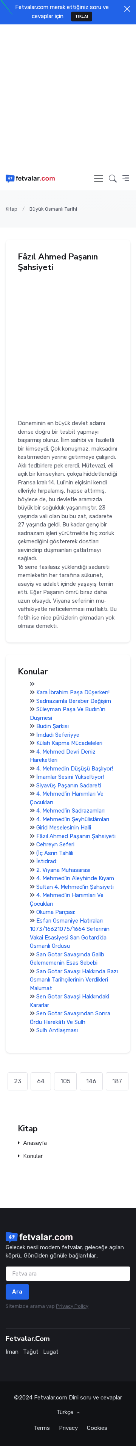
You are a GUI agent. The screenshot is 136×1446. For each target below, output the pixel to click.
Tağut (31, 1351)
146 (91, 1081)
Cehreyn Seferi (55, 844)
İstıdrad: (46, 861)
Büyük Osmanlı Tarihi (53, 209)
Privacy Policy (72, 1306)
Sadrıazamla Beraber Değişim (73, 701)
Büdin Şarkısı (52, 726)
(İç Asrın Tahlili (54, 853)
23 (17, 1081)
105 (65, 1081)
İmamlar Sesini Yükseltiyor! (70, 777)
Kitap (11, 209)
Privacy (68, 1428)
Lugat (51, 1351)
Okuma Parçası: (55, 912)
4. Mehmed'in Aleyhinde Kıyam (75, 878)
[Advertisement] (68, 95)
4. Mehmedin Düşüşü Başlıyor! (74, 768)
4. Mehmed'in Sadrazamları (70, 810)
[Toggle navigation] (98, 179)
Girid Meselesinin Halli (63, 827)
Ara (17, 1291)
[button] (112, 178)
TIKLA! (81, 16)
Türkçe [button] (65, 1412)
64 (41, 1081)
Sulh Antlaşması (57, 1030)
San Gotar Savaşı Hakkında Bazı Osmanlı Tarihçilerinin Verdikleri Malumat (74, 980)
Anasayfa (35, 1143)
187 (117, 1081)
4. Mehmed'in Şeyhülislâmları (72, 819)
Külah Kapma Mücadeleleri (69, 743)
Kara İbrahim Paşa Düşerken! (73, 692)
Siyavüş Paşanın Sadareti (68, 785)
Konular (33, 1156)
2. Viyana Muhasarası (63, 870)
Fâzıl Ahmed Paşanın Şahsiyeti (76, 836)
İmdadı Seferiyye (57, 734)
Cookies (97, 1428)
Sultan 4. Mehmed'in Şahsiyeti (75, 887)
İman (12, 1351)
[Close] (127, 9)
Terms (42, 1428)
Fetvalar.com (50, 1397)
